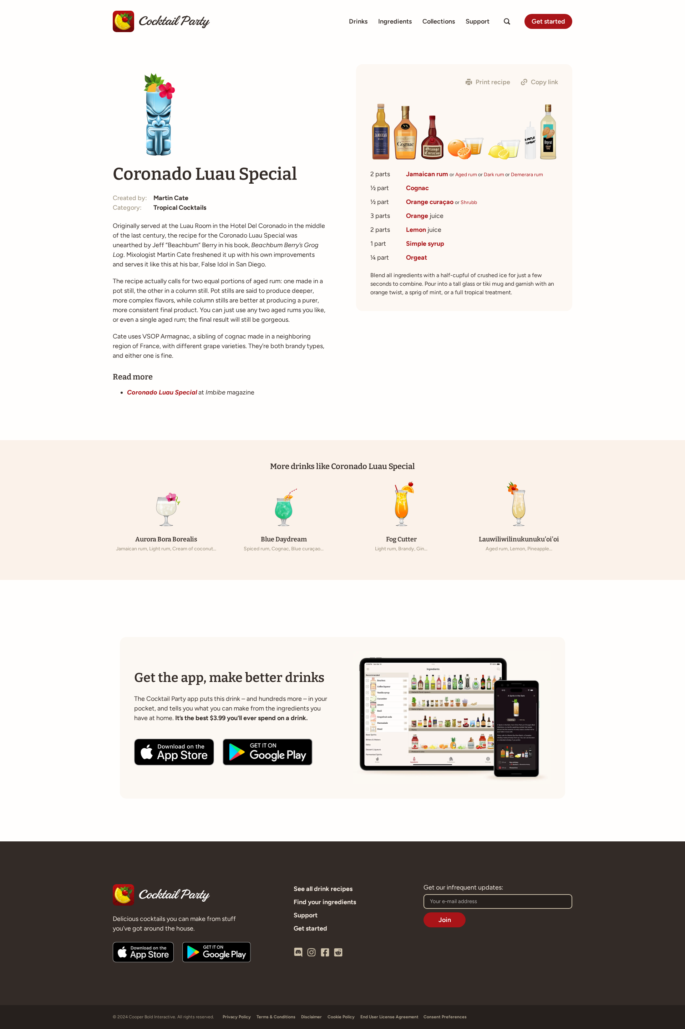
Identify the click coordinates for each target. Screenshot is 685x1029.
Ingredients (395, 21)
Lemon (416, 230)
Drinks (358, 21)
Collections (438, 21)
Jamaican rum (427, 174)
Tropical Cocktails (179, 208)
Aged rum (466, 175)
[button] (488, 82)
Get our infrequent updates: (463, 887)
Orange (417, 216)
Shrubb (469, 202)
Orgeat (416, 257)
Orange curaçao (429, 202)
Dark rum (494, 175)
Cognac (417, 188)
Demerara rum (527, 175)
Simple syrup (425, 244)
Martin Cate (170, 198)
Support (477, 21)
